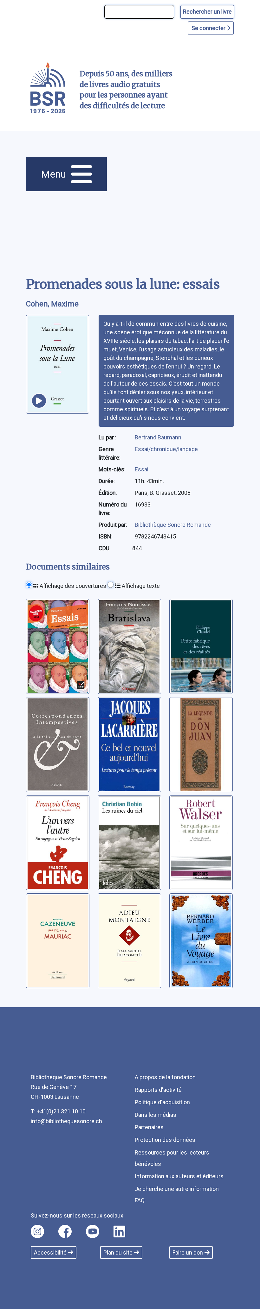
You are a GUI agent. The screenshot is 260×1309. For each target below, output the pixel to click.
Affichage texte (140, 585)
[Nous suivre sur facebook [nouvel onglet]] (65, 1231)
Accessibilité (50, 1252)
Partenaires (149, 1127)
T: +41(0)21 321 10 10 (58, 1111)
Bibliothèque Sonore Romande (173, 524)
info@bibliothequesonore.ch (66, 1121)
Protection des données (165, 1139)
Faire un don (187, 1252)
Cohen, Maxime (52, 303)
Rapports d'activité (158, 1089)
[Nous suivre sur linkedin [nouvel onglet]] (119, 1231)
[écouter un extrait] (39, 401)
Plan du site (118, 1252)
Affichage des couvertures (72, 585)
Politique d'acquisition (162, 1102)
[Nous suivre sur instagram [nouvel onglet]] (37, 1231)
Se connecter (209, 28)
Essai (141, 469)
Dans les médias (155, 1114)
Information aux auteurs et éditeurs (179, 1176)
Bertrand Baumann (158, 437)
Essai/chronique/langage (166, 449)
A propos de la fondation (165, 1077)
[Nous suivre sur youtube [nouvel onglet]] (92, 1231)
